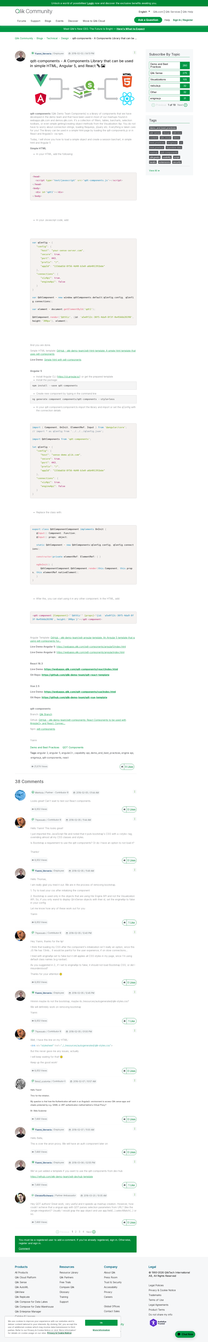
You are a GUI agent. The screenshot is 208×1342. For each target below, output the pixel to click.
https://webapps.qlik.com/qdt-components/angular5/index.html (91, 646)
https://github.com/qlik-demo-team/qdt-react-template (75, 674)
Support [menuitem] (35, 20)
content (153, 137)
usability (167, 157)
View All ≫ (154, 170)
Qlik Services (172, 11)
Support (64, 1301)
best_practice (156, 147)
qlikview (177, 133)
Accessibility (110, 1287)
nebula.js (155, 85)
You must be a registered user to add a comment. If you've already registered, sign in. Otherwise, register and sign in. (75, 1241)
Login (90, 3)
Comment (24, 1248)
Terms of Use (156, 1299)
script (176, 157)
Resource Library (69, 1272)
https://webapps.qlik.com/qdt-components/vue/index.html (80, 691)
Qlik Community (24, 38)
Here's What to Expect (131, 28)
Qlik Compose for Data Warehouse (34, 1306)
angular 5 (54, 752)
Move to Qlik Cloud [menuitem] (94, 20)
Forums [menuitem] (21, 20)
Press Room (110, 1277)
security (177, 162)
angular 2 (42, 752)
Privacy (108, 1292)
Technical (52, 38)
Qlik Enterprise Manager (28, 1311)
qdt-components (46, 728)
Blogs (40, 38)
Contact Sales (112, 1311)
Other (153, 92)
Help (167, 19)
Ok (101, 1322)
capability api (82, 752)
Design (65, 38)
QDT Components (73, 747)
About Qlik (109, 1272)
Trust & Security (113, 1282)
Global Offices (112, 1306)
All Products (21, 1272)
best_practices (157, 142)
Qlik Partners (66, 1277)
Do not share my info (161, 1314)
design (166, 133)
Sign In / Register (183, 19)
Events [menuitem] (59, 20)
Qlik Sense (156, 73)
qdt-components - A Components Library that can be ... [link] (104, 38)
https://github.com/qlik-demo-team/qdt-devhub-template (61, 1176)
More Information (101, 1330)
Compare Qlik (67, 1287)
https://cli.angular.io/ (69, 376)
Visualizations (158, 79)
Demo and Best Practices (44, 747)
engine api (127, 752)
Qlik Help (188, 11)
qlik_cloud (165, 137)
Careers (108, 1296)
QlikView (19, 1292)
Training (64, 1296)
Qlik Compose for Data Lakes (31, 1301)
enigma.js (36, 757)
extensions (164, 162)
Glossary (64, 1292)
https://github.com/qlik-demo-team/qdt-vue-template (74, 697)
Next (180, 104)
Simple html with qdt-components (62, 359)
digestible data (173, 147)
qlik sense (155, 133)
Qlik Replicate (22, 1296)
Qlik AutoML (21, 1287)
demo (176, 137)
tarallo (153, 162)
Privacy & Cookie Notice (162, 1290)
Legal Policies (156, 1285)
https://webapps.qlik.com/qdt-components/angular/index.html (90, 652)
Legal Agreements (158, 1304)
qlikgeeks (155, 157)
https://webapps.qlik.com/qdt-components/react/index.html (81, 669)
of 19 (173, 104)
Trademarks (155, 1295)
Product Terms (157, 1309)
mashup (154, 152)
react (66, 757)
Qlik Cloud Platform (25, 1277)
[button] (135, 52)
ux (181, 142)
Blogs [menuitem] (48, 20)
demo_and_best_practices (105, 752)
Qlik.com (158, 11)
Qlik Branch (45, 714)
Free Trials (65, 1282)
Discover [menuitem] (73, 20)
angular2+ (67, 752)
